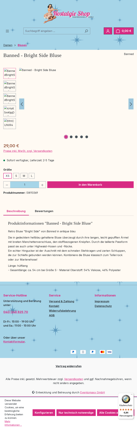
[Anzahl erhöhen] (42, 184)
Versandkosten (73, 379)
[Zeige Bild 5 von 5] (86, 137)
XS (7, 175)
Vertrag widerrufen (69, 366)
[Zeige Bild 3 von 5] (76, 137)
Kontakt (54, 306)
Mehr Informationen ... (13, 423)
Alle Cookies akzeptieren (115, 412)
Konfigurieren (44, 412)
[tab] (16, 211)
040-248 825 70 (15, 312)
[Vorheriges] (21, 103)
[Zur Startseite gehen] (68, 13)
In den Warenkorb (90, 184)
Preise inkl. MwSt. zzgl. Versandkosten (27, 151)
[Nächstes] (130, 103)
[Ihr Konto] (108, 31)
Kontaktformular (14, 341)
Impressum (102, 301)
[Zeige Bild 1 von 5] (66, 137)
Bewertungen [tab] (44, 211)
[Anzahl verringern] (6, 184)
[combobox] (53, 31)
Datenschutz (103, 306)
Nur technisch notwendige (76, 412)
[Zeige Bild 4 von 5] (81, 137)
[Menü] (7, 31)
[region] (68, 104)
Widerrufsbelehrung (62, 310)
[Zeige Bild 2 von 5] (71, 137)
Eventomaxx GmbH (92, 392)
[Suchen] (86, 31)
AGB (52, 315)
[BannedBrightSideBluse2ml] (76, 104)
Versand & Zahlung (61, 301)
